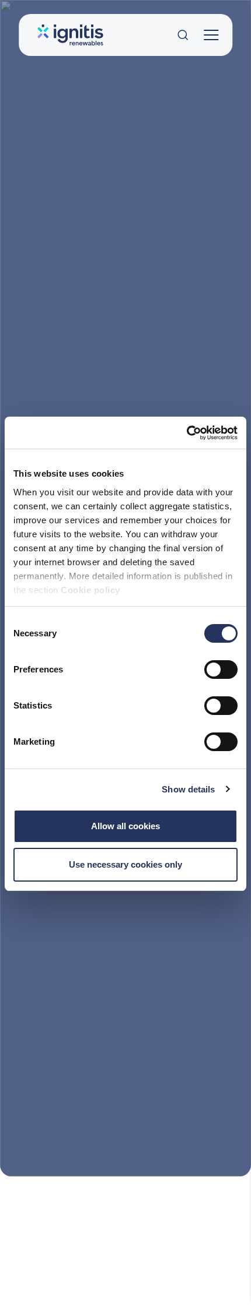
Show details (188, 789)
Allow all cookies (125, 826)
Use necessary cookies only (125, 864)
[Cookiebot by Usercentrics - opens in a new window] (186, 433)
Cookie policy (90, 590)
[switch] (221, 669)
